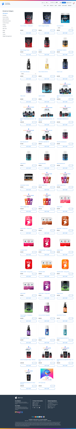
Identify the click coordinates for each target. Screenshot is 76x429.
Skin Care (5, 28)
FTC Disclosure (35, 420)
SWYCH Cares (64, 5)
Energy (4, 24)
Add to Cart (28, 54)
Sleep (4, 30)
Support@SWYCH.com (37, 405)
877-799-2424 (37, 402)
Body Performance (7, 20)
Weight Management (7, 36)
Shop (48, 5)
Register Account (69, 2)
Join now (63, 2)
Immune (4, 26)
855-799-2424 (36, 404)
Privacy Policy (27, 420)
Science (59, 5)
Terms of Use (30, 420)
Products (51, 5)
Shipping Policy (49, 420)
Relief (4, 32)
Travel (4, 34)
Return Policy (45, 420)
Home (45, 5)
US (47, 2)
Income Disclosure (40, 420)
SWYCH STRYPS (6, 19)
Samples (4, 15)
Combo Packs (6, 22)
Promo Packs (5, 17)
